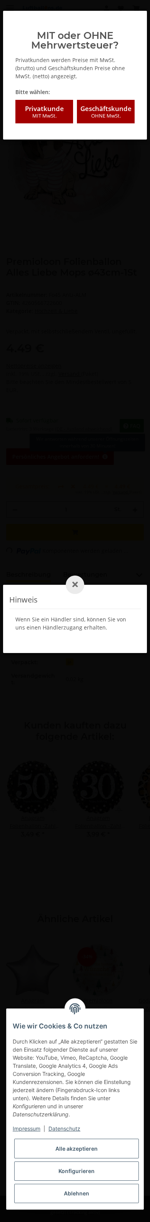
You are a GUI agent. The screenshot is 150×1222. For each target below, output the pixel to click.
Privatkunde (44, 111)
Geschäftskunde (106, 111)
